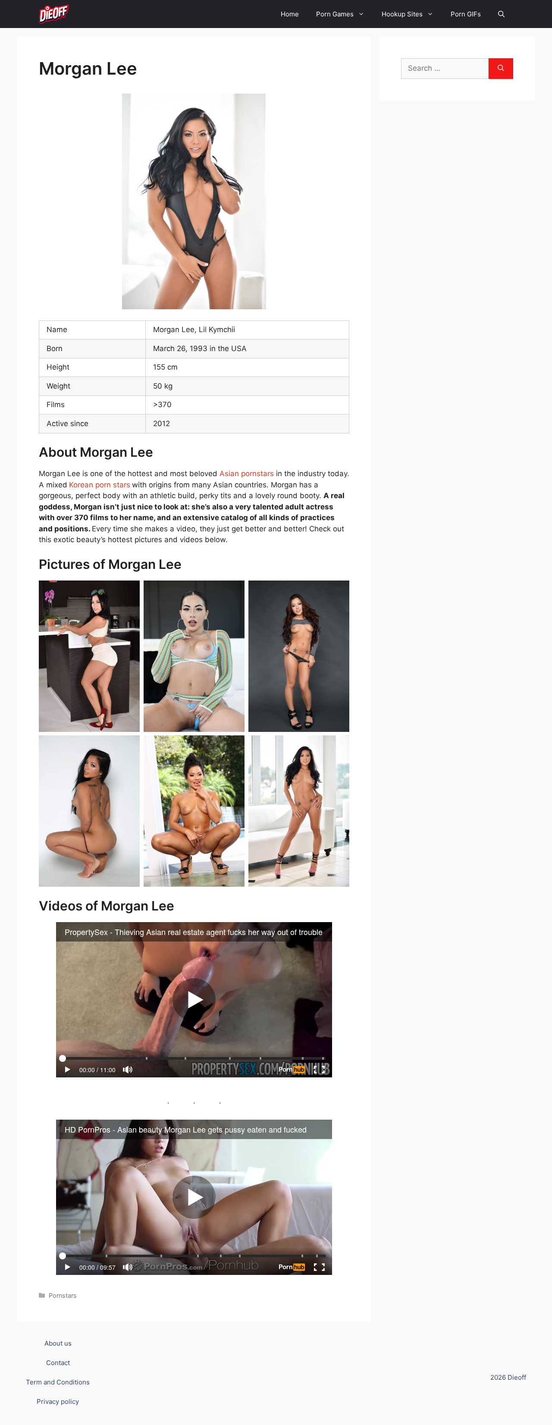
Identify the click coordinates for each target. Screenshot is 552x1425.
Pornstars (63, 1295)
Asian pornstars (247, 473)
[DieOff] (54, 14)
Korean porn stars (99, 484)
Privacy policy (58, 1401)
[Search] (501, 68)
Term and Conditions (58, 1382)
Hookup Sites (402, 14)
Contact (58, 1363)
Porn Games (335, 14)
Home (290, 14)
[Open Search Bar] (501, 14)
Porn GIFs (466, 14)
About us (58, 1343)
